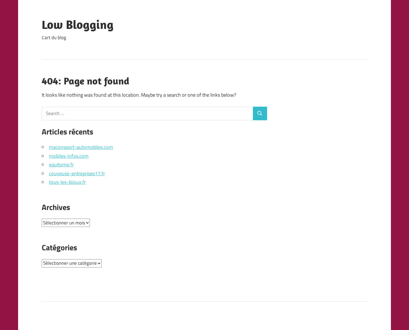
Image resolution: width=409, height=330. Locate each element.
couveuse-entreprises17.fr (77, 173)
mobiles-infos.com (68, 156)
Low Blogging (78, 24)
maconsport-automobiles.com (81, 147)
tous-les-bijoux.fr (67, 182)
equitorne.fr (61, 164)
